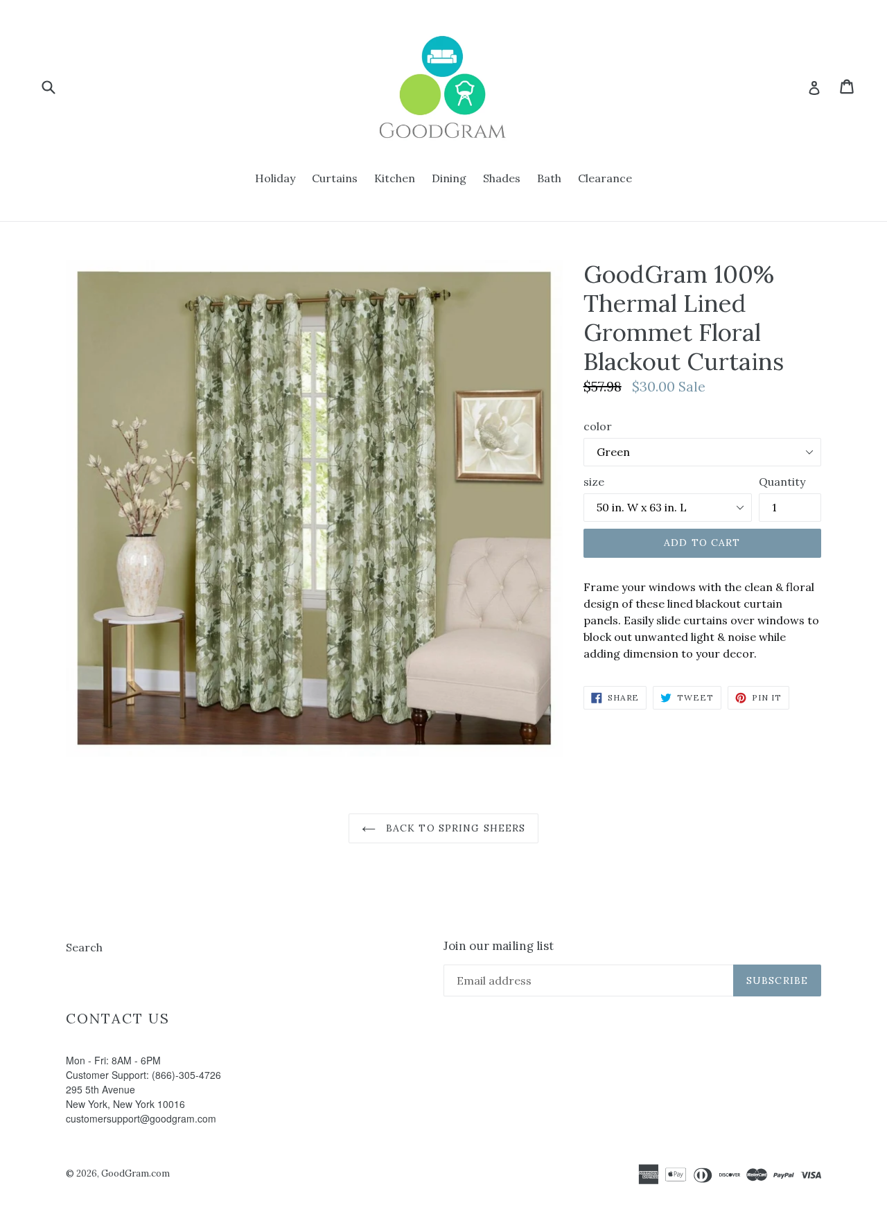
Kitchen (394, 178)
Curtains (335, 178)
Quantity (782, 482)
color (597, 426)
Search (84, 947)
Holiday (275, 178)
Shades (501, 178)
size (593, 482)
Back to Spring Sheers (454, 828)
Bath (549, 178)
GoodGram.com (135, 1173)
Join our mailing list (499, 946)
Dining (449, 178)
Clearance (605, 178)
